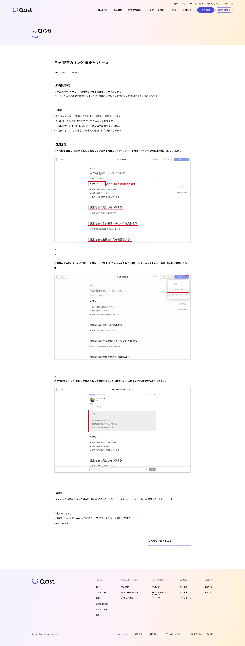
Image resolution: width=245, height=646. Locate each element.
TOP (98, 587)
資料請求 (206, 10)
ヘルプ (208, 592)
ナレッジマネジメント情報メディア (203, 4)
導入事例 (118, 10)
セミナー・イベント (156, 10)
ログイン (226, 4)
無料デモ (186, 10)
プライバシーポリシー (173, 634)
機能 (98, 598)
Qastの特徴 (101, 592)
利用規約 (153, 634)
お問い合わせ (224, 10)
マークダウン (124, 150)
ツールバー (144, 150)
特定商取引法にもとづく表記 (201, 634)
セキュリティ (101, 609)
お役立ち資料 (134, 10)
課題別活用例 (102, 604)
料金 (174, 10)
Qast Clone (179, 4)
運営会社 (138, 634)
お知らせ (156, 587)
